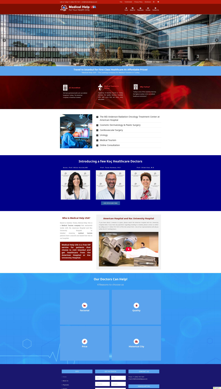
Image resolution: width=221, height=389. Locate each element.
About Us (65, 381)
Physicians (66, 385)
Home (64, 377)
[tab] (128, 118)
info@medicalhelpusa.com (89, 2)
